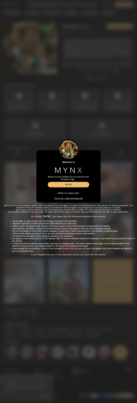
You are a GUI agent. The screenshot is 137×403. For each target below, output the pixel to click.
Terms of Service (49, 248)
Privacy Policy (68, 248)
